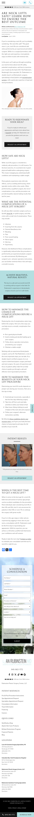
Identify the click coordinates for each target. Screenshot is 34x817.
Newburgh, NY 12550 (7, 749)
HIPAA (19, 808)
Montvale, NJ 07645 (7, 773)
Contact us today (25, 539)
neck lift (8, 133)
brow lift (9, 213)
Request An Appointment (17, 145)
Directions (4, 753)
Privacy (14, 808)
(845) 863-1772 (6, 751)
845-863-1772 (17, 669)
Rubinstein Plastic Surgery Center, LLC (14, 683)
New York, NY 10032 (7, 762)
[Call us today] (30, 3)
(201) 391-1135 (6, 775)
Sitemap (24, 808)
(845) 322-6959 (6, 789)
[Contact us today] (25, 3)
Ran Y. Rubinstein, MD (20, 26)
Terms (10, 808)
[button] (18, 465)
